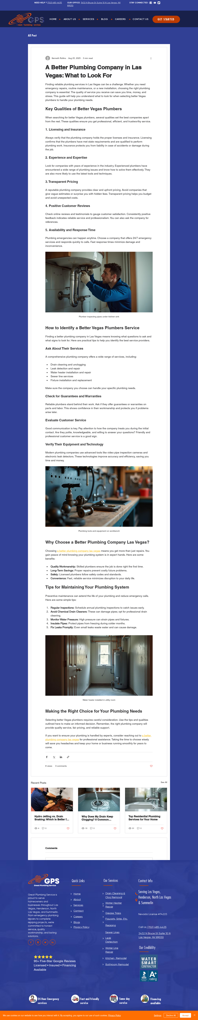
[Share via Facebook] (46, 757)
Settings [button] (157, 1015)
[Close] (194, 1015)
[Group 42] (45, 942)
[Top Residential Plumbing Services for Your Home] (146, 799)
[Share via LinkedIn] (61, 757)
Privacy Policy (114, 1015)
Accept (185, 1015)
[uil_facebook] (150, 2)
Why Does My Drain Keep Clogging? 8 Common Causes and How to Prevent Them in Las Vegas (99, 818)
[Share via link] (68, 757)
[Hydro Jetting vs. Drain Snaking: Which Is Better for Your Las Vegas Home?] (52, 799)
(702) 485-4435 (156, 927)
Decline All (171, 1015)
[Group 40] (31, 942)
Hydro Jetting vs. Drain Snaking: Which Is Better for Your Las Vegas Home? (51, 818)
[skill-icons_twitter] (159, 2)
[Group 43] (53, 942)
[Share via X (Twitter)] (53, 757)
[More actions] (151, 58)
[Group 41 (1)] (38, 942)
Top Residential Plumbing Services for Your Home (144, 818)
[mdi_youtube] (155, 2)
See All (164, 782)
